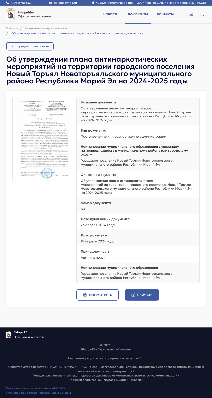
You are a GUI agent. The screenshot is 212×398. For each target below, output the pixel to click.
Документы (138, 14)
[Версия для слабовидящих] (190, 14)
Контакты (165, 14)
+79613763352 (20, 3)
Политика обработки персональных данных (38, 392)
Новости (110, 14)
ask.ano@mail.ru (65, 3)
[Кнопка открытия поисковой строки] (202, 14)
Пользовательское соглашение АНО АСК (35, 388)
